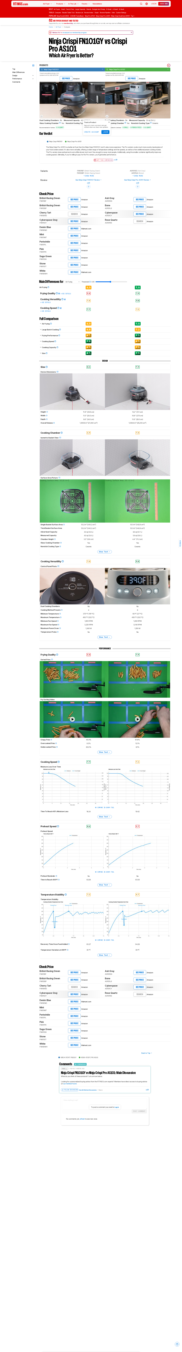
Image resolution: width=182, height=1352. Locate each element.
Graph (97, 12)
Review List (79, 12)
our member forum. (70, 1084)
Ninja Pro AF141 (90, 16)
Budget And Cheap (98, 9)
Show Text (103, 552)
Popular (52, 16)
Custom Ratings (121, 12)
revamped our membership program (75, 32)
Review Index (88, 12)
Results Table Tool (68, 12)
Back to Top (146, 1053)
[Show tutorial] (177, 1344)
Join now (164, 4)
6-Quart (108, 9)
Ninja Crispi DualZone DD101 (120, 16)
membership (68, 23)
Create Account (91, 132)
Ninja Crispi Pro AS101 (103, 16)
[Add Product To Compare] (168, 65)
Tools (51, 12)
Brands (89, 9)
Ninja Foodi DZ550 (63, 16)
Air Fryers (57, 9)
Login (153, 4)
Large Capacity (80, 9)
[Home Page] (21, 3)
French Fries (70, 9)
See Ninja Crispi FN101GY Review (87, 180)
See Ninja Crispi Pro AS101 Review (136, 180)
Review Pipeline (105, 12)
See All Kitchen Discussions (88, 1090)
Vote (113, 12)
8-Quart (121, 9)
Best (51, 9)
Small (63, 9)
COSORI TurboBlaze (77, 16)
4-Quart (115, 9)
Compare (58, 12)
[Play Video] (72, 719)
